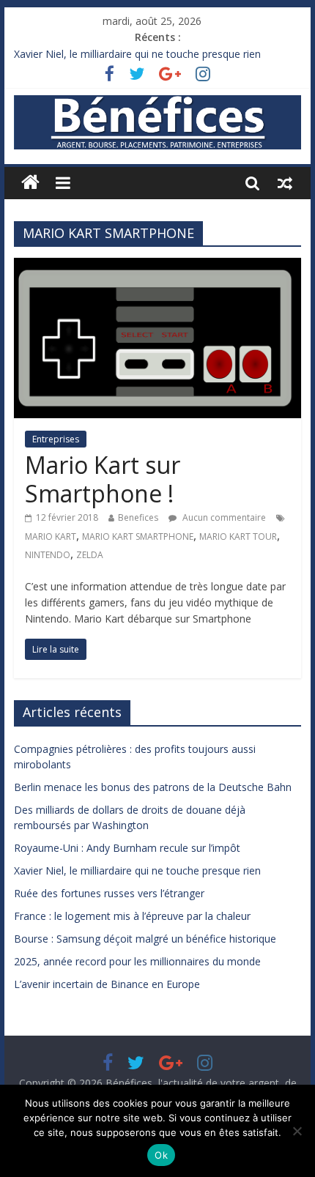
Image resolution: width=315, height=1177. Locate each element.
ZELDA (89, 555)
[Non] (296, 1131)
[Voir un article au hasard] (285, 182)
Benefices (138, 517)
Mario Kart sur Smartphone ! (102, 478)
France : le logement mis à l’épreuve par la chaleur (132, 916)
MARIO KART (50, 536)
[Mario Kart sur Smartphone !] (157, 267)
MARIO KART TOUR (238, 536)
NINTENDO (47, 555)
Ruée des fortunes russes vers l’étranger (109, 893)
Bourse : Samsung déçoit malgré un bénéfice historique (145, 939)
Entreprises (55, 439)
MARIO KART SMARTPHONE (137, 536)
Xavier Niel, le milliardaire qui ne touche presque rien (137, 54)
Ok (161, 1155)
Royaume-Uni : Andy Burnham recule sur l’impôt (127, 848)
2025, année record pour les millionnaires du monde (137, 961)
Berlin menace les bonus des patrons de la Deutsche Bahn (153, 787)
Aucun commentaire (223, 517)
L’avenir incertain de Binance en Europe (107, 984)
